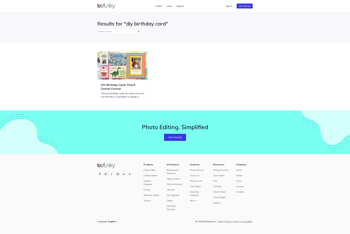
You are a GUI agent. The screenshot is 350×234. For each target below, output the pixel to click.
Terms (220, 221)
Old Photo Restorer (172, 208)
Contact (240, 191)
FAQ (215, 181)
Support (180, 6)
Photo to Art (196, 181)
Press (239, 181)
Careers (240, 186)
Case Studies (219, 197)
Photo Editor (150, 170)
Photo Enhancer (175, 184)
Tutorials (217, 186)
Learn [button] (169, 6)
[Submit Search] (138, 31)
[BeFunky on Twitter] (105, 174)
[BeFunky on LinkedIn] (123, 174)
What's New (219, 191)
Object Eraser (173, 178)
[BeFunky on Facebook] (111, 174)
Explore (216, 202)
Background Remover (172, 172)
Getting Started (220, 170)
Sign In (229, 6)
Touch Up (194, 175)
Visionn (147, 200)
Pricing (147, 189)
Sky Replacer (173, 195)
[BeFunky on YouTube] (129, 174)
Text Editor (195, 186)
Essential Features (194, 193)
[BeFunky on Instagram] (117, 174)
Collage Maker (151, 175)
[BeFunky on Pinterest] (99, 174)
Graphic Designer (148, 183)
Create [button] (158, 6)
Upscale (171, 189)
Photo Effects (197, 170)
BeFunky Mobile (151, 195)
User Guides (219, 175)
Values (239, 175)
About (239, 170)
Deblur (170, 200)
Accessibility (246, 221)
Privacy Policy (232, 221)
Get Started (244, 6)
